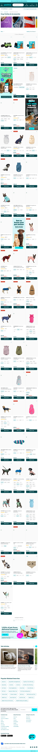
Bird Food (22, 694)
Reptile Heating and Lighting (21, 700)
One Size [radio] (28, 392)
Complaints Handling (5, 726)
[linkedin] (36, 747)
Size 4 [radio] (33, 87)
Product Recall (3, 728)
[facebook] (32, 747)
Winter (6, 22)
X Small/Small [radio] (16, 87)
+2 (10, 150)
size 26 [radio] (31, 333)
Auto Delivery (28, 720)
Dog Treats (4, 684)
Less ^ (15, 60)
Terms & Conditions (4, 718)
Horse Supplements (13, 688)
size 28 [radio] (28, 519)
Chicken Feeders (13, 694)
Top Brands (15, 724)
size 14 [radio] (31, 329)
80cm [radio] (2, 426)
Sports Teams (29, 22)
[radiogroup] (6, 58)
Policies (14, 723)
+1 (14, 211)
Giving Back (15, 721)
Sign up (34, 709)
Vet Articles (28, 721)
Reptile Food (31, 697)
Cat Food (18, 684)
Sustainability (16, 726)
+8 (23, 269)
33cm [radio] (8, 421)
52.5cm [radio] (8, 179)
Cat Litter (11, 684)
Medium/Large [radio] (22, 87)
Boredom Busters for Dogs (24, 665)
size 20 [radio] (31, 331)
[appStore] (3, 736)
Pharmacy (28, 718)
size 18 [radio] (27, 331)
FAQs (2, 720)
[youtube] (30, 747)
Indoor (18, 22)
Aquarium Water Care (13, 691)
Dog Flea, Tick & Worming (28, 681)
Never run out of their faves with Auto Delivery (19, 1)
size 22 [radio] (34, 331)
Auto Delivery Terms (5, 729)
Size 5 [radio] (27, 89)
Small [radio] (6, 57)
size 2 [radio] (17, 150)
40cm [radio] (15, 484)
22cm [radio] (2, 179)
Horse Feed (22, 688)
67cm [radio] (5, 424)
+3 (1, 59)
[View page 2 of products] (24, 620)
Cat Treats (4, 688)
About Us (15, 717)
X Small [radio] (2, 57)
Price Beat (3, 724)
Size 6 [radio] (30, 89)
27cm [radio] (5, 179)
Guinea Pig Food (13, 697)
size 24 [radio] (34, 333)
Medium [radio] (9, 57)
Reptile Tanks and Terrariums (7, 700)
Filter (2, 31)
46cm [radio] (18, 484)
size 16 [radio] (27, 333)
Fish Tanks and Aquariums (25, 691)
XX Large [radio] (21, 59)
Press (14, 718)
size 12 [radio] (21, 269)
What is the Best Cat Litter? (7, 665)
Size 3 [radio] (30, 87)
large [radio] (14, 59)
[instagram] (34, 747)
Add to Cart (6, 64)
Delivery (2, 721)
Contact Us (3, 717)
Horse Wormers (30, 688)
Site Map (23, 747)
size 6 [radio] (5, 209)
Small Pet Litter (22, 697)
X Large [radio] (18, 59)
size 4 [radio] (33, 178)
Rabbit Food (4, 697)
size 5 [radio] (5, 211)
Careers (15, 720)
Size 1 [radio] (8, 576)
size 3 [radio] (20, 150)
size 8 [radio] (15, 269)
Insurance (28, 717)
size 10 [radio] (18, 269)
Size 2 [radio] (27, 87)
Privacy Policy (18, 747)
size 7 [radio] (27, 272)
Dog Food (4, 681)
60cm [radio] (2, 424)
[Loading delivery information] (5, 9)
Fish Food (3, 691)
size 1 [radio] (14, 150)
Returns (2, 723)
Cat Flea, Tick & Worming (28, 684)
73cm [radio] (8, 424)
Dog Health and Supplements (14, 681)
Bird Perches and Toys (31, 694)
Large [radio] (30, 575)
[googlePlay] (10, 736)
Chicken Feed (4, 694)
